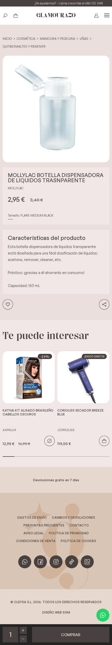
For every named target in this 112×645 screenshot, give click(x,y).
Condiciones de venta (35, 541)
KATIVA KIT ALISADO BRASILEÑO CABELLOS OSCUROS (28, 412)
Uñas (84, 39)
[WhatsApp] (102, 615)
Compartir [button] (104, 304)
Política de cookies (78, 541)
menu (107, 15)
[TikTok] (71, 561)
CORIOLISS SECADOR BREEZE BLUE (80, 412)
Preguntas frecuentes (43, 525)
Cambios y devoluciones (73, 517)
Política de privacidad (69, 533)
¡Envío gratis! (94, 356)
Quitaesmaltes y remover (24, 46)
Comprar (104, 441)
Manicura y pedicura (57, 39)
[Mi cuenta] (96, 15)
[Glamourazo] (56, 15)
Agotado (49, 441)
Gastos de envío (32, 517)
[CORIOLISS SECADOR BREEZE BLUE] (83, 377)
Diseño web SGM (56, 612)
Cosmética (26, 39)
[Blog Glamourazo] (87, 561)
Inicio (7, 39)
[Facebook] (40, 561)
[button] (5, 15)
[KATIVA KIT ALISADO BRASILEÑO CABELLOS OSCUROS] (29, 377)
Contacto (79, 525)
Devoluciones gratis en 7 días (56, 480)
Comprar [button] (70, 634)
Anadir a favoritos (8, 304)
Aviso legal (33, 533)
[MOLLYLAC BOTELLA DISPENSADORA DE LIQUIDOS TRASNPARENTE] (56, 109)
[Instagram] (56, 561)
